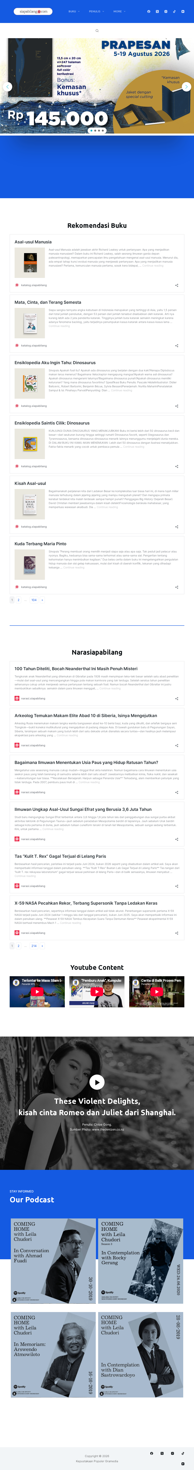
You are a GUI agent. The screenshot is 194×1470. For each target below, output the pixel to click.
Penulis (94, 11)
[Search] (97, 30)
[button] (7, 87)
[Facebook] (148, 11)
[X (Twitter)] (157, 11)
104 (34, 600)
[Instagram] (165, 11)
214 (34, 946)
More (117, 11)
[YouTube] (182, 11)
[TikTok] (174, 11)
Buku (72, 11)
